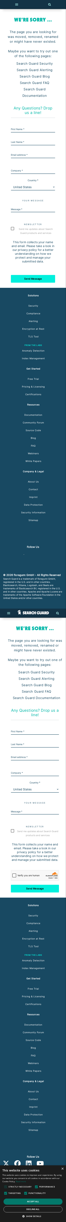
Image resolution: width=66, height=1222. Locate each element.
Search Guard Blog (35, 76)
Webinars (33, 453)
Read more (21, 1181)
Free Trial (33, 379)
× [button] (62, 1169)
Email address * (19, 154)
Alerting (33, 321)
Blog (33, 438)
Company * (17, 170)
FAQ (33, 445)
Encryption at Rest (33, 328)
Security (33, 305)
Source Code (33, 430)
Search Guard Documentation (36, 698)
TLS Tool (33, 336)
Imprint (33, 497)
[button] (33, 1216)
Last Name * (17, 142)
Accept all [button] (33, 1201)
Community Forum (33, 422)
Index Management (33, 358)
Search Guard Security (34, 63)
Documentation (33, 414)
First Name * (17, 129)
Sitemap (33, 520)
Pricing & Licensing (33, 386)
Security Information (33, 512)
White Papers (33, 461)
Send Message (33, 278)
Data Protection (33, 504)
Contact (33, 489)
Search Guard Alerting (35, 70)
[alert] (33, 1193)
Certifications (33, 394)
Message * (16, 209)
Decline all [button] (32, 1209)
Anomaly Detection (33, 350)
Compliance (33, 313)
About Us (33, 481)
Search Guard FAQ (34, 83)
